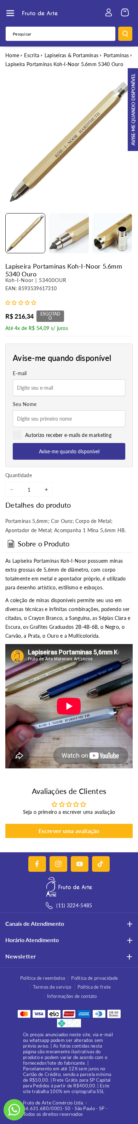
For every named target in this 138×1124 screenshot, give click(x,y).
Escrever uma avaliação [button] (69, 830)
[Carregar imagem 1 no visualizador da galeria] (25, 233)
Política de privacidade (94, 978)
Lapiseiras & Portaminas (72, 55)
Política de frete (94, 987)
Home (12, 55)
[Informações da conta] (108, 12)
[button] (10, 13)
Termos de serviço (52, 987)
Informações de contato (72, 996)
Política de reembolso (42, 978)
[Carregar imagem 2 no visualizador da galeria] (69, 233)
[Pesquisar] (125, 34)
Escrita (31, 55)
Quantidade (18, 475)
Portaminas (116, 55)
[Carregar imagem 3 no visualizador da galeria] (112, 233)
